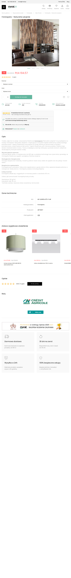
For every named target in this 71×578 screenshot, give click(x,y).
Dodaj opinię (35, 284)
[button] (35, 42)
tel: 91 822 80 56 (12, 1)
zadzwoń (22, 129)
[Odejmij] (3, 97)
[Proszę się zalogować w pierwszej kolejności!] (68, 97)
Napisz (15, 129)
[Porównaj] (64, 97)
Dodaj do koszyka (21, 97)
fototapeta (38, 141)
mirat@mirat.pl (22, 1)
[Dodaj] (8, 97)
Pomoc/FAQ (62, 1)
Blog (68, 1)
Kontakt (4, 1)
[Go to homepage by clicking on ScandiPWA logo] (12, 8)
